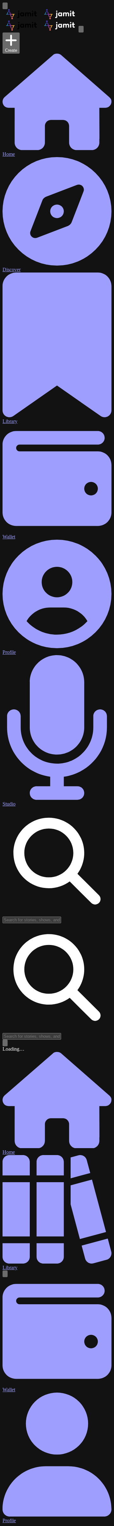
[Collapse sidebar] (5, 6)
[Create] (5, 1274)
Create (11, 50)
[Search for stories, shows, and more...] (5, 1043)
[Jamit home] (41, 17)
